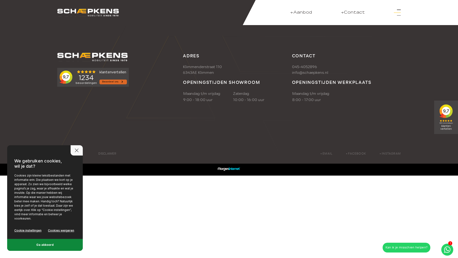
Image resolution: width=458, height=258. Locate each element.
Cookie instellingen (28, 230)
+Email (326, 153)
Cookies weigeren (61, 230)
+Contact (353, 13)
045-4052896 (304, 67)
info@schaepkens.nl (310, 72)
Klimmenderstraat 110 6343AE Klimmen (202, 69)
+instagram (390, 153)
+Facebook (356, 153)
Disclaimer (107, 153)
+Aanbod (301, 13)
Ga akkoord (45, 245)
